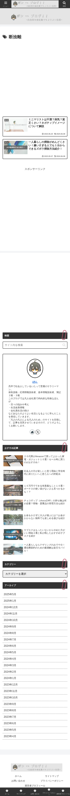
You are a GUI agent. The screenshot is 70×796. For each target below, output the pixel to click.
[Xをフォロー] (37, 432)
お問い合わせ (18, 780)
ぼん (35, 382)
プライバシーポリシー (52, 780)
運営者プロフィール (35, 785)
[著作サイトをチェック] (32, 432)
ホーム (18, 776)
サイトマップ (52, 776)
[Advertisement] (35, 77)
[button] (64, 345)
